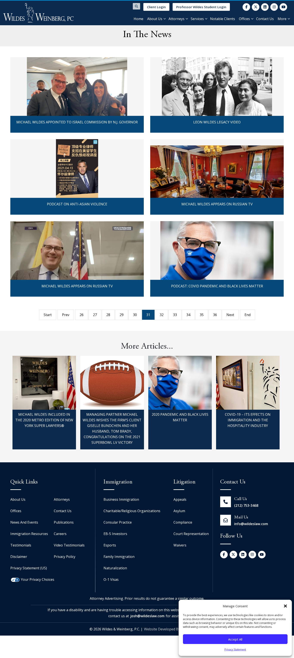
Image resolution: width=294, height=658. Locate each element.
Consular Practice (118, 522)
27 (95, 314)
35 (202, 314)
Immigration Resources (29, 533)
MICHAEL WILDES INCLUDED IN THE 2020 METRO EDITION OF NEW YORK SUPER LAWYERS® (44, 420)
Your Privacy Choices (37, 579)
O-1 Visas (111, 579)
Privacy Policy (64, 556)
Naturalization (115, 568)
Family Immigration (119, 556)
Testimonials (20, 545)
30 (135, 314)
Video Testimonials (69, 545)
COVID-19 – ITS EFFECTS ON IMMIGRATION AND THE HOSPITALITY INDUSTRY (248, 420)
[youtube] (283, 7)
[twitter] (255, 7)
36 (215, 314)
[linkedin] (265, 7)
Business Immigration (121, 499)
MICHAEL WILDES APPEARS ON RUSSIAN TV (217, 147)
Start (48, 314)
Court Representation (191, 533)
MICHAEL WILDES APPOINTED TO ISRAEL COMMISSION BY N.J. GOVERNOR (77, 65)
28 (108, 314)
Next (230, 314)
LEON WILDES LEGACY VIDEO (217, 65)
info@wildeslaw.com (251, 523)
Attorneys (176, 18)
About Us (154, 18)
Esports (110, 545)
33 (175, 314)
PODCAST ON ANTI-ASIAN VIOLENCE (77, 147)
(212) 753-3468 (246, 505)
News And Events (24, 522)
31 (148, 314)
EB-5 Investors (115, 533)
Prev (65, 314)
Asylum (179, 510)
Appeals (179, 499)
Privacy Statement (235, 649)
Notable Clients (222, 18)
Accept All (235, 639)
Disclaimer (18, 556)
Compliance (182, 522)
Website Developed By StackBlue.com (174, 629)
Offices (244, 18)
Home (138, 18)
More (282, 18)
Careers (60, 533)
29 (122, 314)
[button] (285, 606)
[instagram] (274, 7)
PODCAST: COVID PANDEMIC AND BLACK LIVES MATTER (217, 229)
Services (197, 18)
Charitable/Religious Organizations (132, 510)
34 (188, 314)
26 (82, 314)
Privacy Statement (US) (28, 568)
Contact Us (265, 18)
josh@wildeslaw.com (147, 616)
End (247, 314)
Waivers (179, 545)
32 (162, 314)
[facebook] (246, 7)
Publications (64, 522)
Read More (77, 101)
